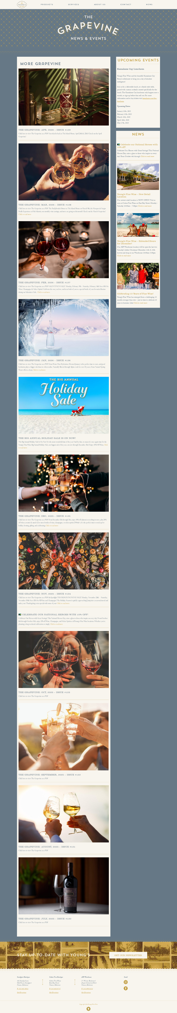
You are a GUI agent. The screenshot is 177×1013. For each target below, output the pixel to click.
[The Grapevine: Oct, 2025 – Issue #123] (64, 659)
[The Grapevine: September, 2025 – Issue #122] (64, 737)
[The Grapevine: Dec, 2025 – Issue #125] (64, 483)
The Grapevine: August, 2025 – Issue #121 (47, 847)
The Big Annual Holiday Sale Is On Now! (47, 438)
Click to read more (25, 214)
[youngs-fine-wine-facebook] (126, 987)
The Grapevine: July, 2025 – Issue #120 (45, 918)
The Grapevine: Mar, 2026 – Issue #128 (45, 205)
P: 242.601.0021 (22, 989)
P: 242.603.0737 (55, 989)
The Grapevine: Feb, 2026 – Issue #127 (44, 282)
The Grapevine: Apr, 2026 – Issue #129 (45, 130)
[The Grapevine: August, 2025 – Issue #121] (64, 813)
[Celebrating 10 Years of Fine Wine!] (138, 276)
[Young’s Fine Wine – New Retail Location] (138, 177)
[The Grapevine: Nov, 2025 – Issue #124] (64, 560)
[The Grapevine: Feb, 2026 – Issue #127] (64, 249)
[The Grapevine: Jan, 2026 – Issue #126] (64, 327)
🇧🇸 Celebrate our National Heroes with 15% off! (53, 614)
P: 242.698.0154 (87, 989)
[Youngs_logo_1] (22, 1)
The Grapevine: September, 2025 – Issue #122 (50, 775)
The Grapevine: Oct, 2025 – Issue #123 (44, 692)
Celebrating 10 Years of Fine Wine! (135, 293)
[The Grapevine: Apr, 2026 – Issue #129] (64, 97)
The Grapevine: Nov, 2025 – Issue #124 (45, 594)
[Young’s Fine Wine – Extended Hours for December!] (138, 225)
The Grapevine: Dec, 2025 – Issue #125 (44, 516)
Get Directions (21, 992)
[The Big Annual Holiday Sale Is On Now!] (64, 405)
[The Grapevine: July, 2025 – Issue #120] (64, 885)
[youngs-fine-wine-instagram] (126, 980)
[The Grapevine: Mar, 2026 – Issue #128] (64, 171)
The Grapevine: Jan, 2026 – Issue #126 (44, 360)
